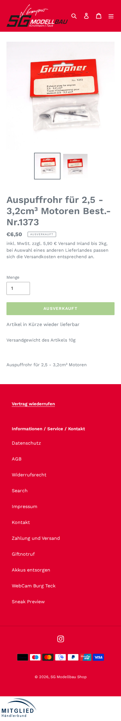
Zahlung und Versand (36, 538)
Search (20, 490)
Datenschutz (26, 443)
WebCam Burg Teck (34, 586)
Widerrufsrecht (29, 475)
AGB (16, 459)
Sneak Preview (28, 601)
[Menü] (111, 15)
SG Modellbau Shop (69, 677)
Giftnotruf (23, 554)
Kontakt (21, 522)
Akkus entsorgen (31, 570)
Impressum (24, 506)
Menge (12, 277)
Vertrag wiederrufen (33, 403)
